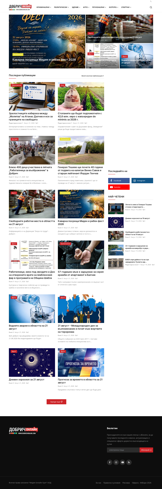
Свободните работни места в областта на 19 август (137, 233)
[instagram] (116, 462)
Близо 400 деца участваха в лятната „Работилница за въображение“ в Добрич (30, 170)
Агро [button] (85, 7)
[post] (47, 41)
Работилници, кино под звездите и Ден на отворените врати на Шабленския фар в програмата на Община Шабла (32, 274)
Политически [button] (60, 7)
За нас (98, 483)
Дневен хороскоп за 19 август (137, 218)
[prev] (13, 41)
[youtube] (122, 462)
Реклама (126, 483)
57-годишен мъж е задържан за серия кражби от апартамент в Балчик (81, 273)
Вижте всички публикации (92, 76)
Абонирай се (146, 450)
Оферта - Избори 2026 (141, 483)
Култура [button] (113, 7)
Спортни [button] (125, 7)
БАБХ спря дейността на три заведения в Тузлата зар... (137, 261)
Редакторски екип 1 (16, 123)
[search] (151, 7)
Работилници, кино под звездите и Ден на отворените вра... (102, 60)
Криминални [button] (43, 7)
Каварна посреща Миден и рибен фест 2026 (81, 223)
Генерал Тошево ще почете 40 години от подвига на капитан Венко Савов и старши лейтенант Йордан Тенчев (80, 170)
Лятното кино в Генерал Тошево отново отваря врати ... (138, 206)
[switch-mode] (151, 1)
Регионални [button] (98, 7)
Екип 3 (14, 64)
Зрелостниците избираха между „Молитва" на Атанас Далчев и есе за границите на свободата (31, 116)
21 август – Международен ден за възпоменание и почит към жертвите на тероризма (80, 328)
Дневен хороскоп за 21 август (26, 379)
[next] (81, 41)
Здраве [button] (75, 7)
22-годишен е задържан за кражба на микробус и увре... (137, 247)
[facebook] (109, 462)
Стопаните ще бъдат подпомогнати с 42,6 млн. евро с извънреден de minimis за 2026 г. (80, 116)
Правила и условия (111, 483)
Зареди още (55, 402)
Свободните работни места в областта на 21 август (115, 37)
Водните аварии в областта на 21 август (135, 61)
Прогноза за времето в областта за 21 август (80, 381)
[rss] (129, 462)
